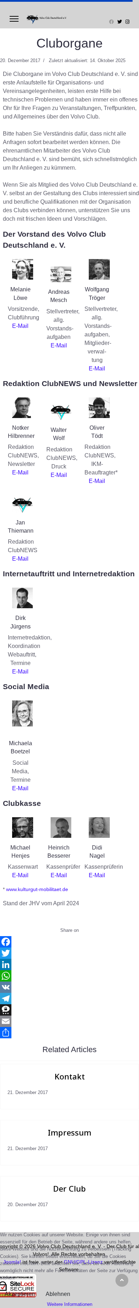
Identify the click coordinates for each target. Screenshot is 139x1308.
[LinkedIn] (69, 964)
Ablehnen (58, 1294)
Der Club (69, 1188)
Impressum (69, 1132)
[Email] (69, 1021)
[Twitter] (119, 21)
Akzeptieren (20, 1294)
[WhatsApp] (69, 976)
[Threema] (69, 1010)
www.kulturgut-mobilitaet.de (36, 889)
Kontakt (70, 1076)
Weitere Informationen (69, 1304)
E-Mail (20, 326)
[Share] (69, 1032)
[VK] (69, 987)
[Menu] (14, 18)
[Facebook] (111, 21)
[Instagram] (127, 21)
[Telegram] (69, 998)
